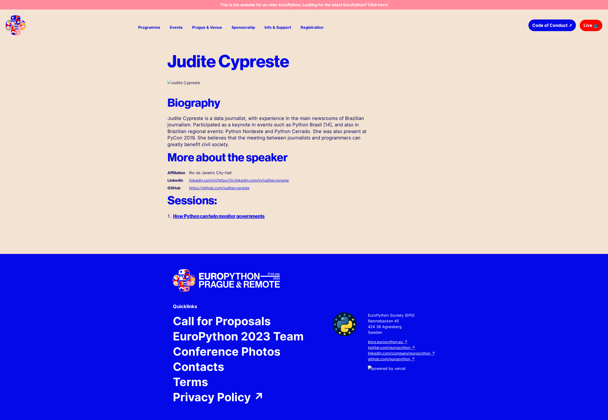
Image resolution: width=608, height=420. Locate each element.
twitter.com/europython (391, 347)
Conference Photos (226, 351)
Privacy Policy (218, 397)
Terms (190, 382)
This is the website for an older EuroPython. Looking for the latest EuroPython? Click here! (304, 4)
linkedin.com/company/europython (401, 353)
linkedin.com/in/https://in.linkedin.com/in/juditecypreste (239, 180)
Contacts (198, 366)
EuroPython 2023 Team (238, 336)
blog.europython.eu (388, 341)
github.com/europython (391, 359)
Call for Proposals (222, 321)
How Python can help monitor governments (219, 216)
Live (591, 25)
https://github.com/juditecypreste (219, 188)
